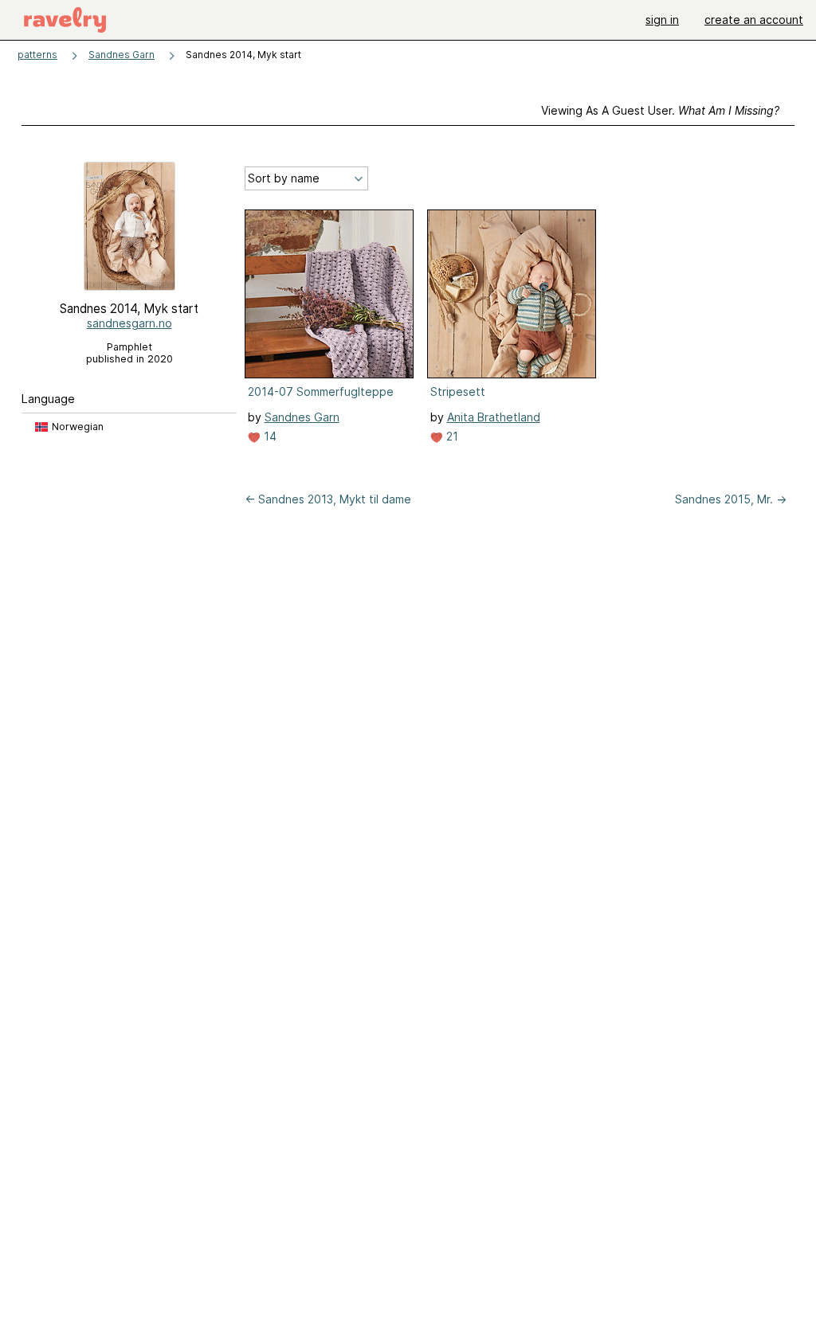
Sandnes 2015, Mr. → (731, 499)
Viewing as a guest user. (660, 110)
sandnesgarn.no (129, 323)
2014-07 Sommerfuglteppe (321, 391)
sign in (662, 19)
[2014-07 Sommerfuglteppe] (329, 293)
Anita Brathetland (493, 417)
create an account (753, 19)
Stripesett (457, 391)
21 (450, 436)
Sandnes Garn (121, 55)
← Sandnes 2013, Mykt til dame (328, 499)
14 (269, 436)
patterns (37, 55)
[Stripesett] (511, 293)
